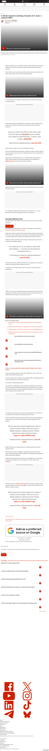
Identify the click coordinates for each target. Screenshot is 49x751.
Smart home (2, 730)
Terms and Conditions (10, 230)
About (1, 720)
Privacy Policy (21, 230)
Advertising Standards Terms (6, 744)
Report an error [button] (25, 539)
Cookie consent (3, 734)
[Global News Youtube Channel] (9, 700)
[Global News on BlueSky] (27, 718)
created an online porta (21, 483)
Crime (2, 13)
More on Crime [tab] (9, 320)
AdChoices (46, 750)
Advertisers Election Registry (6, 731)
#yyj (33, 435)
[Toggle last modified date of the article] (17, 21)
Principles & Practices (5, 721)
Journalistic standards (25, 538)
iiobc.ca (9, 461)
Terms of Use (3, 741)
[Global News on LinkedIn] (9, 709)
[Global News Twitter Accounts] (27, 690)
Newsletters (2, 727)
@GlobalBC (28, 139)
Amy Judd (8, 20)
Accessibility (3, 747)
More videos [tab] (16, 320)
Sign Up (4, 554)
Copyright (2, 740)
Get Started (9, 226)
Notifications (3, 728)
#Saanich (26, 134)
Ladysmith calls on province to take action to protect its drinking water (25, 329)
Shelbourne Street (9, 161)
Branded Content (4, 723)
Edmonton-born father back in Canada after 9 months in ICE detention (25, 326)
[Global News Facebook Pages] (9, 690)
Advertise (2, 743)
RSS (1, 725)
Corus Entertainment (4, 746)
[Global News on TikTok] (27, 709)
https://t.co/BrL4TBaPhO (23, 435)
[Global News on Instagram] (27, 700)
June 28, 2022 (36, 143)
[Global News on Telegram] (9, 718)
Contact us (2, 724)
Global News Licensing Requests (7, 733)
